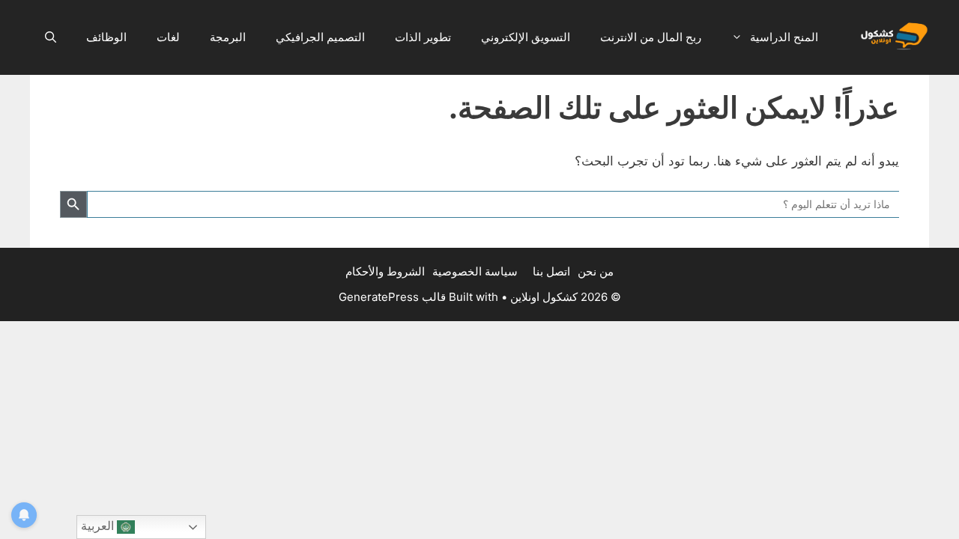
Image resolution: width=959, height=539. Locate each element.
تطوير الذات (423, 37)
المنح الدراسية (784, 37)
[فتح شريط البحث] (50, 37)
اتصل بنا (551, 271)
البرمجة (228, 37)
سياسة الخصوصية (475, 271)
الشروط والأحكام (385, 271)
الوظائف (106, 37)
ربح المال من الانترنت (650, 37)
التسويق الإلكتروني (525, 37)
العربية (99, 526)
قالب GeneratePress (392, 297)
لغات (168, 37)
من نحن (596, 271)
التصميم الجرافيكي (320, 37)
